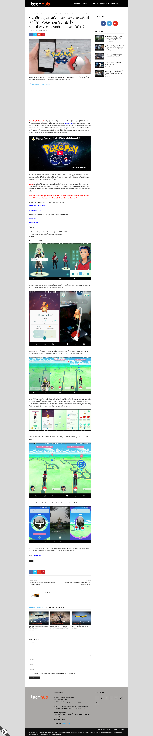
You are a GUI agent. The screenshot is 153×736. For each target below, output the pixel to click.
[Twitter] (121, 698)
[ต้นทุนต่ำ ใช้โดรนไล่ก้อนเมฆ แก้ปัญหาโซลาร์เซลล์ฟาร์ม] (39, 618)
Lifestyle (103, 4)
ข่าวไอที (36, 14)
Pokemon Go (68, 123)
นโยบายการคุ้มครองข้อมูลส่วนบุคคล (64, 697)
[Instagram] (101, 698)
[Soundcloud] (111, 698)
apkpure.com (33, 218)
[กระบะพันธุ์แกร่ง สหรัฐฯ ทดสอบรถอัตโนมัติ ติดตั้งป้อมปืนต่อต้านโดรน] (60, 618)
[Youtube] (97, 703)
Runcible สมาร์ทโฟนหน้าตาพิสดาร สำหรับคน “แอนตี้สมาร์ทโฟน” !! (42, 583)
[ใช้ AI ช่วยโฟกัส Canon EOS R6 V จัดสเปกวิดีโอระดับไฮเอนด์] (99, 56)
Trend (76, 4)
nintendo (37, 561)
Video (94, 4)
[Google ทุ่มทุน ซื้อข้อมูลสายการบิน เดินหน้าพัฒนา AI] (81, 618)
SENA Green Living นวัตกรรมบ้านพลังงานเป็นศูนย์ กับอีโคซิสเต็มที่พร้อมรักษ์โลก (113, 38)
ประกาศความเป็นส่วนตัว (60, 699)
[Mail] (106, 698)
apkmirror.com (33, 223)
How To (85, 4)
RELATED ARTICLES (36, 608)
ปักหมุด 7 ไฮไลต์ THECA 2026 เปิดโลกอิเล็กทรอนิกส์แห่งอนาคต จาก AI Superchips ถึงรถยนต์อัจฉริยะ (114, 47)
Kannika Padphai (35, 30)
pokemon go (44, 561)
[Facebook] (97, 698)
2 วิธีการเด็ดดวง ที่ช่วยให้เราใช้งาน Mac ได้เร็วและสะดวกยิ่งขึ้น (77, 583)
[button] (122, 4)
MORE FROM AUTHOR (55, 608)
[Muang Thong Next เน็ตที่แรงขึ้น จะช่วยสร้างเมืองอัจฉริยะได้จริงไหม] (99, 73)
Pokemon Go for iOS (35, 210)
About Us (114, 4)
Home (30, 14)
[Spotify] (116, 698)
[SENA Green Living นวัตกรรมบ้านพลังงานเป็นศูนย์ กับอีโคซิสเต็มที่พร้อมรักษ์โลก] (99, 38)
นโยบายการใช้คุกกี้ (59, 701)
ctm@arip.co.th (66, 723)
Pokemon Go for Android (37, 206)
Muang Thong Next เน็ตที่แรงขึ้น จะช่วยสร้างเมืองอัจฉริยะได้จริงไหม (114, 73)
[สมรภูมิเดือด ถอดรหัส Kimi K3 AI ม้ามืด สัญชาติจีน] (99, 65)
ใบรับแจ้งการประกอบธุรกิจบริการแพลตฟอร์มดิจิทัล (67, 703)
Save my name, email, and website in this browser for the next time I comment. (53, 673)
